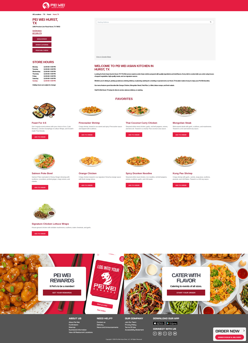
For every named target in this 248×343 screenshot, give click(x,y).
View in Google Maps (103, 57)
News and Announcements (107, 327)
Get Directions (37, 31)
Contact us (101, 322)
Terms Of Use (130, 327)
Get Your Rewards (62, 293)
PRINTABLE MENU (42, 50)
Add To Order (40, 137)
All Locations (36, 14)
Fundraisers (73, 325)
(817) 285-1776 (37, 33)
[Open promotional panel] (244, 331)
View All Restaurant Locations (81, 332)
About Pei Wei (74, 322)
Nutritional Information (78, 330)
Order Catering (42, 45)
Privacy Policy (130, 325)
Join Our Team (130, 322)
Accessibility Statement (134, 330)
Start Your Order (186, 293)
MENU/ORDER (42, 39)
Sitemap (72, 327)
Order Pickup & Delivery (229, 337)
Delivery (100, 325)
